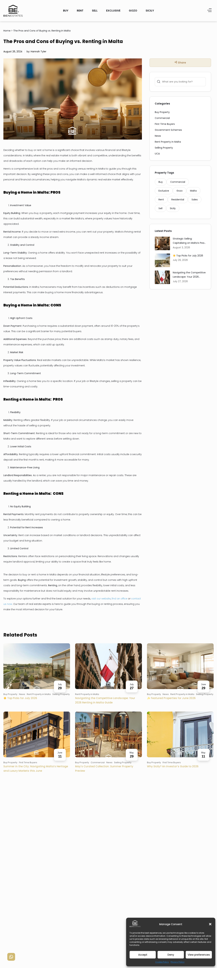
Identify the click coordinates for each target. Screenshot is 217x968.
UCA (157, 153)
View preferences (199, 954)
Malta (193, 190)
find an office (119, 598)
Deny (170, 954)
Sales (195, 199)
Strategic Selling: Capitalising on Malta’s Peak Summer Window (189, 241)
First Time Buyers (165, 124)
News (158, 136)
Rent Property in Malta (168, 141)
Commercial (162, 118)
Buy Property (162, 112)
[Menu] (209, 10)
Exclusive (113, 11)
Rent (80, 11)
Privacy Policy (177, 962)
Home (7, 30)
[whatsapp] (11, 957)
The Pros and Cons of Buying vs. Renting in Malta (42, 30)
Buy (65, 11)
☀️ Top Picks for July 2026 (188, 255)
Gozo (133, 11)
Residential (177, 199)
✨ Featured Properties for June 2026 (171, 698)
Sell (95, 11)
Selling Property (164, 147)
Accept (142, 954)
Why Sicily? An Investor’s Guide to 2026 (173, 766)
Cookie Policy (162, 962)
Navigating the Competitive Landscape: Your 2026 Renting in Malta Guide (189, 275)
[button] (210, 924)
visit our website (101, 598)
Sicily (150, 11)
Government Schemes (168, 130)
